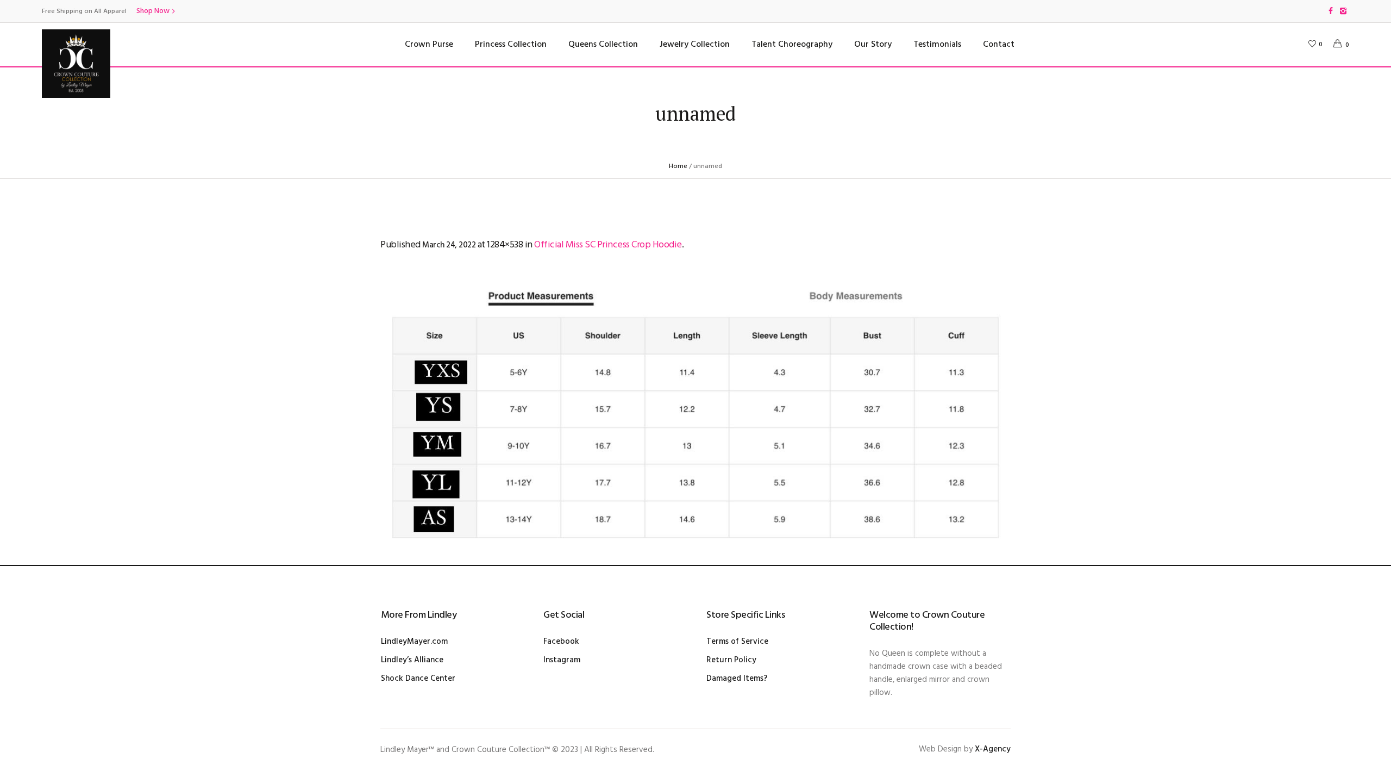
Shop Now (153, 11)
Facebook (561, 641)
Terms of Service (737, 641)
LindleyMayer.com (414, 641)
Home (678, 166)
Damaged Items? (736, 678)
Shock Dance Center (418, 678)
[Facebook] (1330, 11)
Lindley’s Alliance (412, 660)
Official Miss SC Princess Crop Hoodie (608, 245)
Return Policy (731, 660)
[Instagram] (1343, 11)
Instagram (561, 660)
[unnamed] (695, 411)
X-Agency (993, 749)
